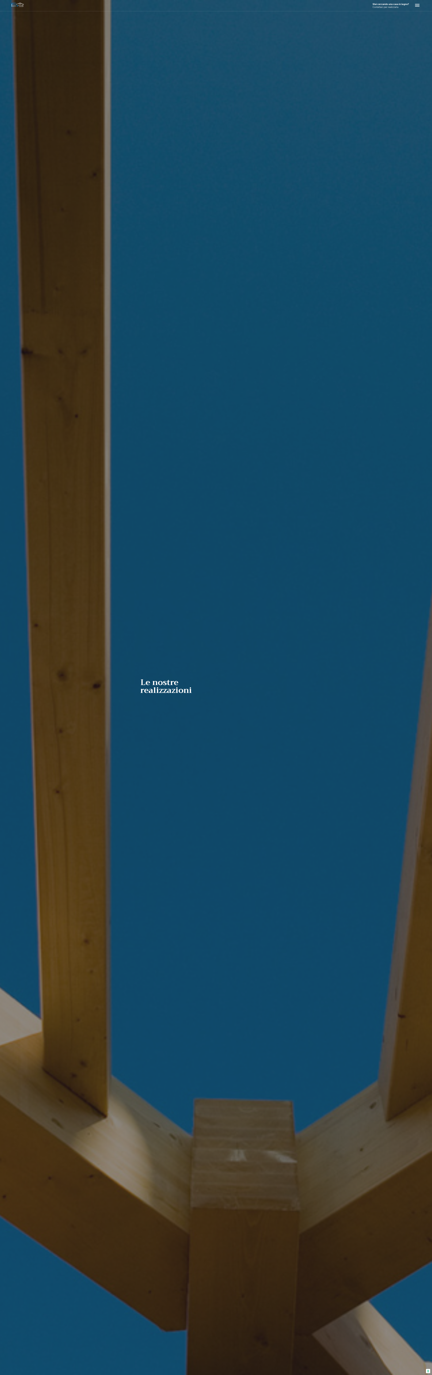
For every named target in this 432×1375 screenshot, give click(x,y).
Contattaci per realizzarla (391, 5)
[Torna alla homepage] (17, 5)
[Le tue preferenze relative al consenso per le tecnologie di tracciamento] (428, 1371)
